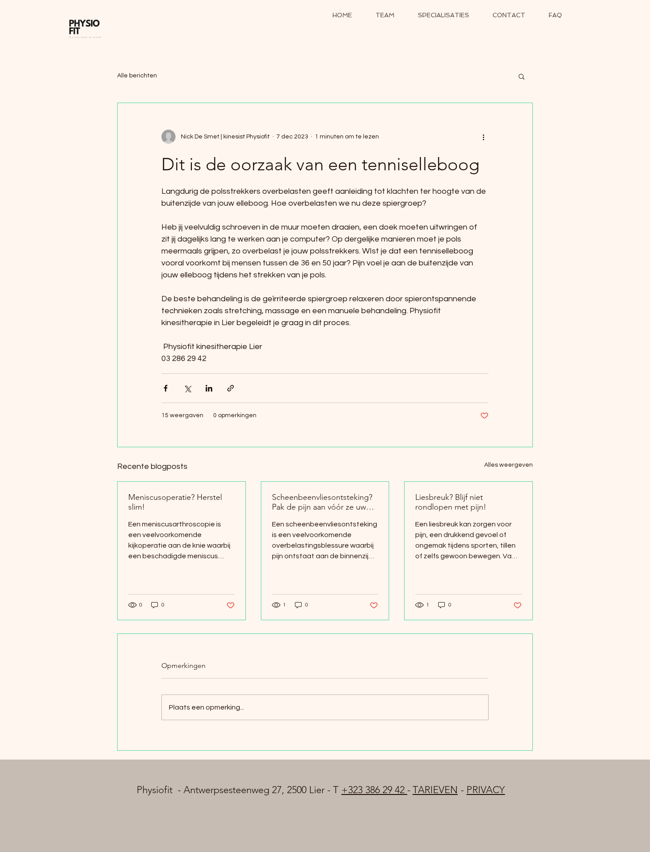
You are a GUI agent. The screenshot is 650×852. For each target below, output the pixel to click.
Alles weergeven (508, 465)
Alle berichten (137, 76)
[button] (521, 76)
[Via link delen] (230, 388)
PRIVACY (485, 790)
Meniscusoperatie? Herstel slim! (175, 502)
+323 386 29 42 (374, 790)
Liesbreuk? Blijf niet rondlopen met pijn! (450, 502)
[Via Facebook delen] (165, 388)
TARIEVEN (435, 790)
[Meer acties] (483, 136)
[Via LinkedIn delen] (209, 388)
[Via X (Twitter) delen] (187, 388)
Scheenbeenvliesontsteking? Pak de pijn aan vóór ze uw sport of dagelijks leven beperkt (322, 502)
